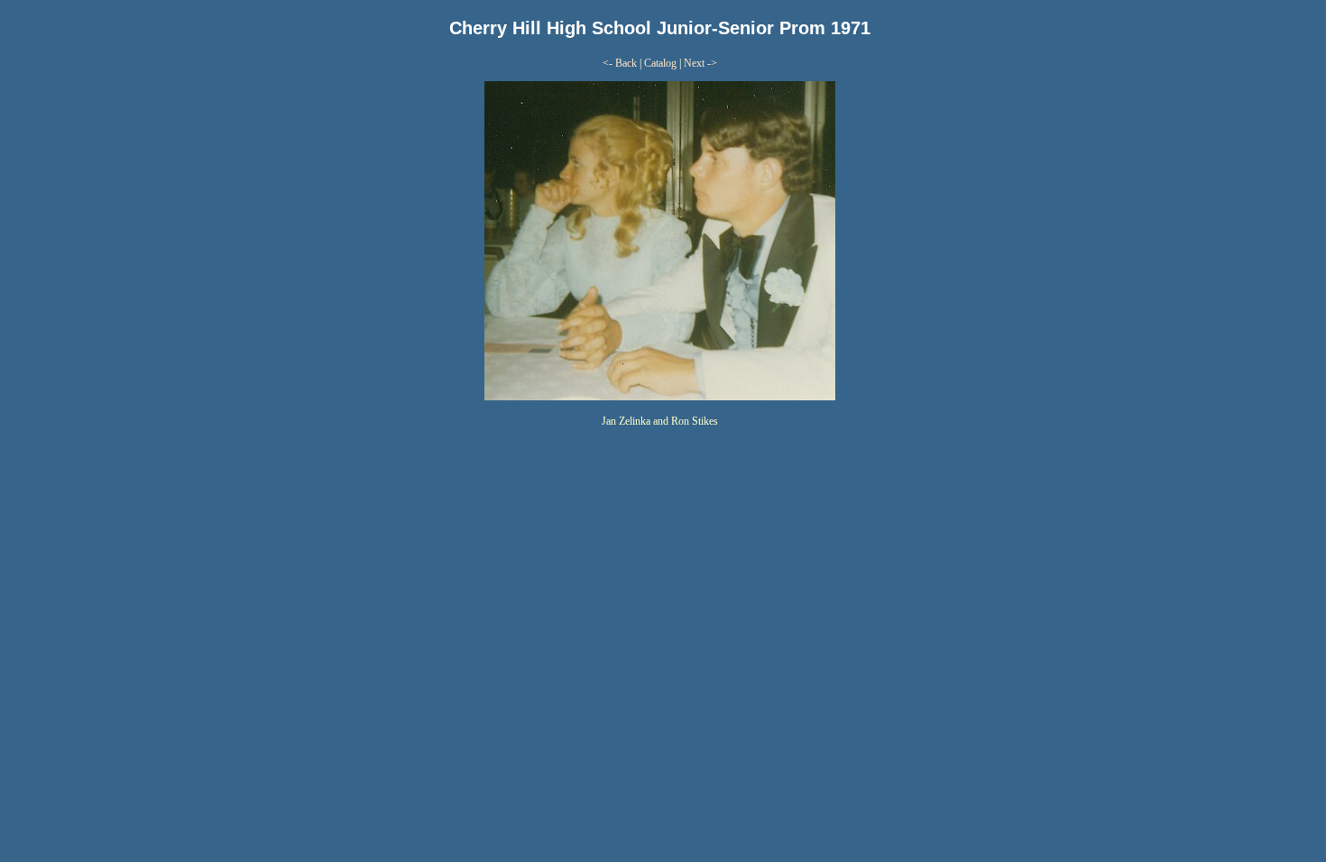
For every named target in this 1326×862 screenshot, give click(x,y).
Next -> (700, 63)
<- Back (620, 63)
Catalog (660, 63)
